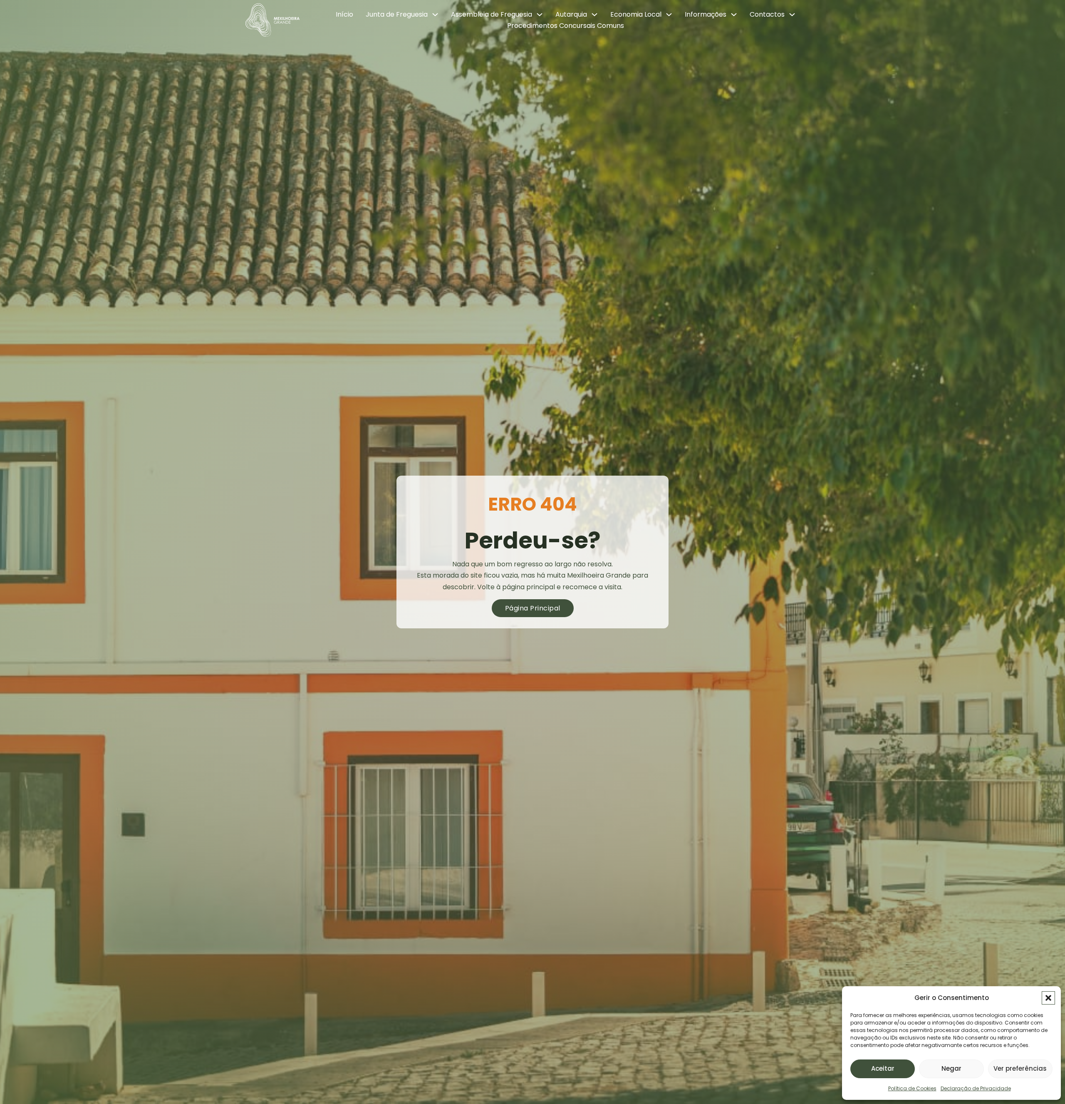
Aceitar (882, 1068)
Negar (951, 1068)
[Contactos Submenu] (792, 14)
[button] (1048, 998)
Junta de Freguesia (397, 14)
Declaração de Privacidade (976, 1088)
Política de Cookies (912, 1088)
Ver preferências (1020, 1068)
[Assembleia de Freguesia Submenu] (539, 14)
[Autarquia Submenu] (594, 14)
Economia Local (635, 14)
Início (344, 14)
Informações (705, 14)
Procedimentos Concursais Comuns (565, 25)
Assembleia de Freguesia (491, 14)
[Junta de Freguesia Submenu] (435, 14)
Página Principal (532, 608)
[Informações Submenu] (734, 14)
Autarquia (571, 14)
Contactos (767, 14)
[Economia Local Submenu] (669, 14)
